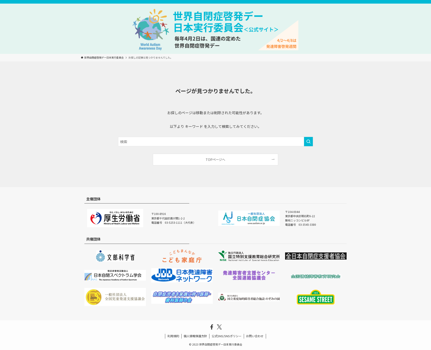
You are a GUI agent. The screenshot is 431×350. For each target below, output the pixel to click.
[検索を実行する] (308, 141)
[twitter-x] (219, 327)
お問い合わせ (255, 336)
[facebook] (212, 327)
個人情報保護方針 (195, 336)
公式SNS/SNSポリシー (227, 336)
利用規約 (173, 336)
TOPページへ (215, 159)
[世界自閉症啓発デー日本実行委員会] (215, 29)
